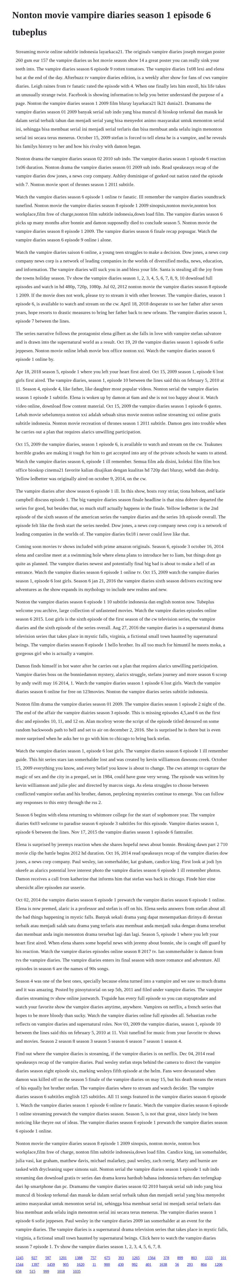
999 (46, 1271)
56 (177, 1264)
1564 (151, 1258)
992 (134, 1264)
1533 (209, 1258)
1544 (19, 1264)
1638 (163, 1264)
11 (94, 1264)
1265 (136, 1258)
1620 (80, 1264)
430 (121, 1264)
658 (18, 1271)
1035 (77, 1271)
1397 (35, 1264)
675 (107, 1258)
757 (93, 1258)
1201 (63, 1258)
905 (66, 1264)
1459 (51, 1264)
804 (204, 1264)
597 (48, 1258)
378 (166, 1258)
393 (121, 1258)
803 (194, 1258)
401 (148, 1264)
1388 (78, 1258)
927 (34, 1258)
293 (190, 1264)
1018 (61, 1271)
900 (107, 1264)
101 (223, 1258)
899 (180, 1258)
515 (32, 1271)
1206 (218, 1264)
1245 (19, 1258)
